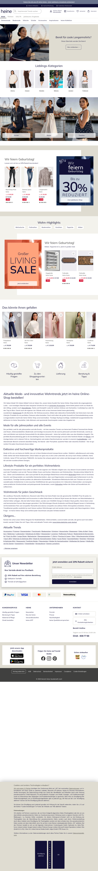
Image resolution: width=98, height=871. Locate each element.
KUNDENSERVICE (9, 608)
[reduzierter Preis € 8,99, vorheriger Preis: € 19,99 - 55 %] (85, 260)
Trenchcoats (36, 531)
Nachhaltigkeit (54, 617)
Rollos (54, 539)
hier (60, 798)
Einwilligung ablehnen (41, 855)
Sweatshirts (19, 543)
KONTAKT (77, 608)
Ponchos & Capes (64, 536)
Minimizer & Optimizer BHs (22, 539)
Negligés (83, 539)
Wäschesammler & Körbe (85, 536)
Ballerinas (11, 534)
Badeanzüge (46, 531)
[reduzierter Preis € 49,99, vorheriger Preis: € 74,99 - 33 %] (12, 177)
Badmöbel (72, 474)
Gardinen (58, 227)
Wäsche (26, 20)
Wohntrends (17, 413)
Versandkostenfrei (32, 617)
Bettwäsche (20, 227)
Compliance (67, 671)
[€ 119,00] (54, 325)
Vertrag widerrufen (19, 671)
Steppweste (20, 541)
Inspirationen (53, 20)
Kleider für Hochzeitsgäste (58, 541)
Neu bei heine (31, 615)
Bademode (16, 20)
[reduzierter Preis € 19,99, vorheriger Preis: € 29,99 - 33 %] (45, 177)
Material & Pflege (8, 617)
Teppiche (70, 227)
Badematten (46, 227)
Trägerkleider (29, 543)
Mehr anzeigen (78, 577)
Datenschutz (37, 671)
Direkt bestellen (7, 620)
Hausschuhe (63, 531)
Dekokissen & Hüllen (33, 534)
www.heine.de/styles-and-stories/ (65, 522)
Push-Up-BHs (11, 536)
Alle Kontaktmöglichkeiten (85, 621)
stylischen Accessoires (57, 405)
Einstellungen (49, 854)
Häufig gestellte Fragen (10, 612)
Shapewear (73, 531)
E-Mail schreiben (82, 614)
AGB (29, 671)
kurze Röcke (62, 539)
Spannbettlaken (73, 539)
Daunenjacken (25, 531)
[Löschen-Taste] (39, 11)
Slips (73, 536)
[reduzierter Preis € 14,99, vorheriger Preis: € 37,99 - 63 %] (52, 260)
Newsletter (30, 612)
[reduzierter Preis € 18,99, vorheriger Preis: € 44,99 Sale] (69, 260)
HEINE (28, 608)
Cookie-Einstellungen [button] (80, 671)
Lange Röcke (22, 536)
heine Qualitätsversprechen (59, 620)
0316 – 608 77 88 (81, 636)
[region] (49, 826)
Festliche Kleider (32, 541)
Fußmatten (33, 227)
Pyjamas (16, 531)
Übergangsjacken (44, 536)
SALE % (18, 17)
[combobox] (30, 11)
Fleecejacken (43, 541)
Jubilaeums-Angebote (31, 17)
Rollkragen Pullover (66, 534)
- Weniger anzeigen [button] (10, 548)
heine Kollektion (66, 20)
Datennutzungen (74, 788)
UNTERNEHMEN (56, 608)
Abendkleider (26, 408)
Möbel (80, 227)
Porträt (52, 612)
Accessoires (42, 20)
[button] (51, 177)
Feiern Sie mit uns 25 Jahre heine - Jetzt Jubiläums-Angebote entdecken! (49, 2)
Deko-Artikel (83, 531)
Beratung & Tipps (8, 615)
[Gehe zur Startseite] (6, 11)
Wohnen (10, 17)
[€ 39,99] (12, 325)
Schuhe (33, 20)
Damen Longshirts (53, 543)
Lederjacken (20, 534)
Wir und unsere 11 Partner (22, 788)
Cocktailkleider (82, 439)
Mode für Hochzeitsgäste (42, 539)
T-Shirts (54, 536)
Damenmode (5, 20)
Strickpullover (40, 543)
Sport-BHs (8, 539)
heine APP (29, 620)
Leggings (54, 534)
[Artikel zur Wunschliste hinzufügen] (17, 170)
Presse (51, 615)
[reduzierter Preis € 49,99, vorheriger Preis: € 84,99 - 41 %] (29, 177)
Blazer (88, 437)
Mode (3, 17)
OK (58, 855)
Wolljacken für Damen (77, 541)
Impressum (58, 671)
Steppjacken (45, 534)
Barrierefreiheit (48, 671)
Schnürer (55, 531)
